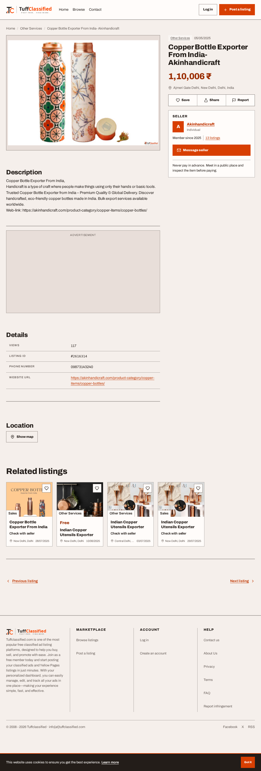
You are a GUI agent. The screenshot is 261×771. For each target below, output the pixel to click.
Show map (25, 437)
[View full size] (83, 92)
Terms (208, 680)
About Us (210, 653)
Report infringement (218, 706)
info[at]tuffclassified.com (67, 727)
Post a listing (85, 653)
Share (214, 100)
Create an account (153, 653)
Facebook (230, 727)
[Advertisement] (83, 274)
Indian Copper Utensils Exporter (76, 532)
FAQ (207, 693)
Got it (248, 762)
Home (64, 9)
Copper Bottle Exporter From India (28, 524)
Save (185, 100)
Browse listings (87, 640)
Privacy (209, 666)
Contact (95, 9)
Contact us (211, 640)
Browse (79, 9)
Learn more (110, 762)
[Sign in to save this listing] (46, 488)
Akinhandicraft (201, 124)
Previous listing (25, 581)
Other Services (180, 37)
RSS (251, 727)
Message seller (195, 150)
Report (243, 100)
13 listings (212, 138)
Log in (208, 9)
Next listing (239, 581)
